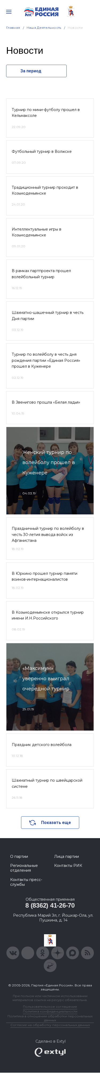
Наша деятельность (44, 28)
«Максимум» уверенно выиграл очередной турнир (45, 678)
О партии (19, 856)
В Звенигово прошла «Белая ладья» (46, 402)
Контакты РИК (68, 865)
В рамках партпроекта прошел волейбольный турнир (41, 273)
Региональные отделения (24, 868)
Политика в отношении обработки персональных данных (50, 1018)
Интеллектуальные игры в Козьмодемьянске (36, 232)
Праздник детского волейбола (41, 744)
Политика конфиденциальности (50, 1011)
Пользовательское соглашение (50, 1007)
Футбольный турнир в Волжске (42, 151)
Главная (13, 28)
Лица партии (66, 856)
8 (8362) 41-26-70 (50, 905)
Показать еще (56, 822)
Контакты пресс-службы (26, 882)
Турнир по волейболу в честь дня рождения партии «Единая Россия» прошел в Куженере (46, 360)
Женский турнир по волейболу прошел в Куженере (48, 462)
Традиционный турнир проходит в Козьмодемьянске (45, 190)
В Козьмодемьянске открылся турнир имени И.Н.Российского (48, 615)
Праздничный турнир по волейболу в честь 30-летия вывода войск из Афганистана (48, 534)
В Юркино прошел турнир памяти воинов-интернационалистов (44, 576)
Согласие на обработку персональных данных (50, 1025)
